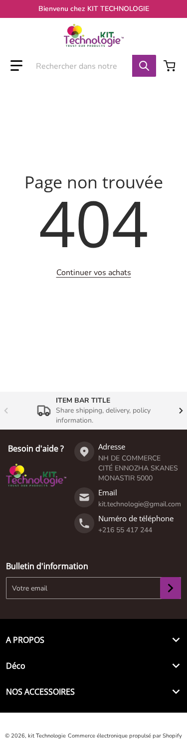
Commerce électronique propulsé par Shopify (125, 736)
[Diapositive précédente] (6, 411)
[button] (16, 66)
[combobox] (89, 66)
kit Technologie (47, 736)
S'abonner (170, 588)
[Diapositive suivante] (181, 411)
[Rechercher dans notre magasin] (144, 66)
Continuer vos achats (93, 272)
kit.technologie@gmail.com (139, 504)
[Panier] (170, 65)
